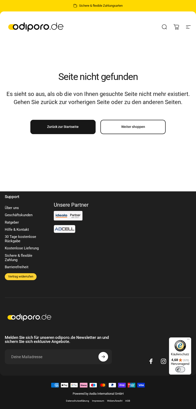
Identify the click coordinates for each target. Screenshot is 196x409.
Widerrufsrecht (114, 400)
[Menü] (188, 340)
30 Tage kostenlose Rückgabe (20, 239)
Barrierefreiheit (16, 267)
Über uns (12, 208)
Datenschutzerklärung (77, 400)
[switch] (180, 369)
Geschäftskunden (19, 215)
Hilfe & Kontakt (17, 229)
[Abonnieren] (103, 357)
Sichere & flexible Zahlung (18, 257)
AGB (127, 400)
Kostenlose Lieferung (22, 248)
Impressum (98, 400)
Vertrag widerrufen (20, 276)
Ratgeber (12, 222)
